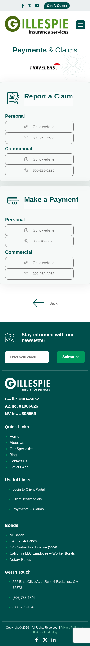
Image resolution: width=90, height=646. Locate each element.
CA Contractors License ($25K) (34, 547)
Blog (13, 455)
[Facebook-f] (22, 5)
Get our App (19, 467)
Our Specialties (22, 449)
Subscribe (70, 357)
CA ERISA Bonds (23, 541)
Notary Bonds (20, 559)
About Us (17, 442)
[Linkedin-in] (53, 640)
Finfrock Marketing (45, 632)
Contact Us (18, 461)
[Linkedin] (37, 5)
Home (14, 436)
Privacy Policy (69, 627)
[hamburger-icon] (80, 25)
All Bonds (17, 535)
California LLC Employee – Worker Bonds (42, 553)
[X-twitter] (30, 5)
